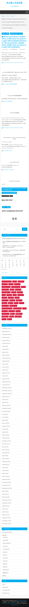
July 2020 (4, 399)
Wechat (11, 311)
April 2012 (4, 512)
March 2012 (5, 515)
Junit (17, 297)
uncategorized (5, 532)
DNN (12, 289)
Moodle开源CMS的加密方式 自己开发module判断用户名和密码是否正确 (14, 189)
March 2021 (5, 379)
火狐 (11, 316)
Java (4, 546)
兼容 (12, 314)
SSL (24, 308)
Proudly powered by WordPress (9, 603)
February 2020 (5, 405)
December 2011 (6, 521)
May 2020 (4, 402)
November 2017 (6, 441)
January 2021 (5, 385)
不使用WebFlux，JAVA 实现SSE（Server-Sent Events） (12, 246)
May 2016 (4, 456)
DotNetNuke (6, 292)
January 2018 (5, 438)
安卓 (7, 33)
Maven (12, 300)
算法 (4, 319)
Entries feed (5, 587)
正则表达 (5, 316)
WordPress (5, 314)
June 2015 (4, 470)
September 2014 (6, 488)
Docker (18, 289)
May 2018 (4, 432)
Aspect (4, 284)
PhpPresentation (7, 308)
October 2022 (5, 358)
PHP (16, 303)
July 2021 (4, 376)
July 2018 (4, 429)
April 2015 (4, 473)
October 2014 (5, 485)
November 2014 (6, 482)
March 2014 (5, 497)
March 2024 (5, 337)
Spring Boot (17, 308)
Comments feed (6, 590)
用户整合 (18, 316)
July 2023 (4, 346)
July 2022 (4, 364)
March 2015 (5, 476)
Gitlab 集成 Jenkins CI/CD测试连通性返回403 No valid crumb (13, 255)
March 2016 (5, 459)
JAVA (21, 33)
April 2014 (4, 494)
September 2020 (6, 394)
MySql (4, 303)
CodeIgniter (6, 287)
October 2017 (5, 444)
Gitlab (9, 295)
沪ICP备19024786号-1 (22, 600)
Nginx (10, 303)
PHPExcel (5, 306)
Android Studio (14, 33)
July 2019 (4, 414)
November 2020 (6, 391)
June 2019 (4, 417)
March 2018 (5, 435)
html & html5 (6, 543)
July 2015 (4, 467)
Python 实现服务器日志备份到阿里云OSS (11, 241)
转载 (3, 576)
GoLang (20, 295)
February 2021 (5, 382)
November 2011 (6, 524)
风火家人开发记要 (14, 3)
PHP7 (22, 303)
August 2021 (5, 373)
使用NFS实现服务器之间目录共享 (12, 211)
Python (4, 558)
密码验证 (19, 314)
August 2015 (5, 464)
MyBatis (19, 300)
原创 (3, 33)
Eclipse (19, 292)
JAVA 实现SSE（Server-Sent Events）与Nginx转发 (13, 250)
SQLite (4, 561)
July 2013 (4, 509)
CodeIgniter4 (16, 287)
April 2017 (4, 447)
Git (3, 295)
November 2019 (6, 408)
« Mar (3, 273)
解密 (9, 319)
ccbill (11, 284)
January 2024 (5, 340)
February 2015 (5, 479)
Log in (3, 584)
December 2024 (6, 334)
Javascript (5, 549)
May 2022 (4, 370)
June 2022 (4, 367)
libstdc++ (5, 300)
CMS (4, 537)
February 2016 (5, 462)
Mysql (4, 552)
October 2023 (5, 343)
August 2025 (5, 331)
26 (20, 266)
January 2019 (5, 426)
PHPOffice (13, 306)
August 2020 (5, 396)
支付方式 (5, 570)
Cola (23, 287)
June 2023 (4, 349)
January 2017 (5, 453)
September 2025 (6, 328)
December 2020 (6, 388)
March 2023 (5, 355)
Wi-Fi (18, 311)
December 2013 (6, 500)
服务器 (8, 207)
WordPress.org (5, 593)
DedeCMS (5, 289)
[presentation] (13, 219)
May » (6, 273)
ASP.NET (21, 281)
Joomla (10, 297)
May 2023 (4, 352)
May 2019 (4, 420)
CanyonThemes (14, 605)
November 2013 (6, 503)
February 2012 (5, 518)
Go (14, 295)
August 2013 (5, 506)
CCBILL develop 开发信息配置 (9, 193)
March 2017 (5, 450)
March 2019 (5, 423)
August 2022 (5, 361)
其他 (4, 564)
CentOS (17, 284)
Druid (14, 292)
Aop (14, 281)
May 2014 (4, 491)
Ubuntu (4, 311)
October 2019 (5, 411)
